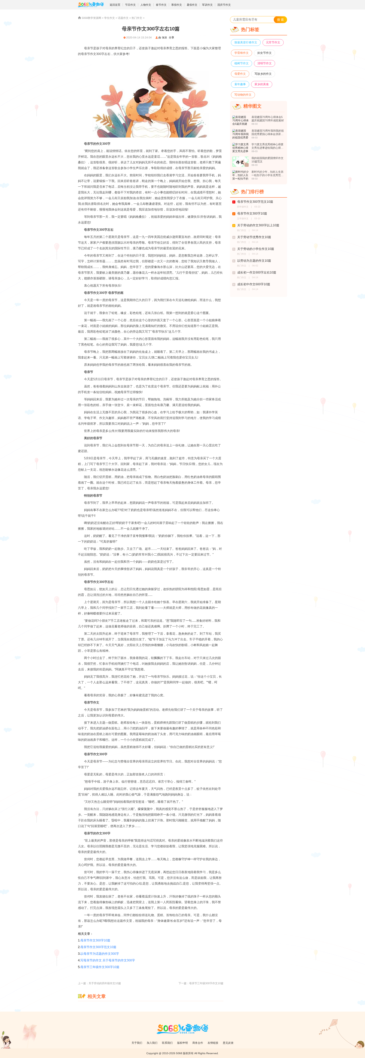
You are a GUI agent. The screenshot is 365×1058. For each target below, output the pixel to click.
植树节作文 (241, 63)
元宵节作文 (273, 42)
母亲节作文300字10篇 (95, 940)
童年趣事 (240, 84)
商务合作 (197, 1042)
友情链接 (213, 1042)
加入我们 (152, 1042)
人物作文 (145, 4)
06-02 (255, 265)
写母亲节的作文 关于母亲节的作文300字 (107, 960)
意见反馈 (228, 1042)
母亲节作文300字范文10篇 (98, 947)
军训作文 (207, 4)
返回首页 (115, 4)
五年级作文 (242, 218)
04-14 (255, 230)
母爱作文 (240, 73)
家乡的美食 (262, 84)
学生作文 (109, 17)
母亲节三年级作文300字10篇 (99, 967)
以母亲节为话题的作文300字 (99, 953)
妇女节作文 (264, 52)
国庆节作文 (224, 4)
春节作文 (161, 4)
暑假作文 (192, 4)
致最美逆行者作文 (245, 42)
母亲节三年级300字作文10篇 (206, 983)
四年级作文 (242, 206)
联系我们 (167, 1042)
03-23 (257, 206)
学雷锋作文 (241, 52)
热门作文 (137, 17)
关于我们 (137, 1042)
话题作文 (123, 17)
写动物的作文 (243, 94)
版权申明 (182, 1042)
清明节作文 (264, 63)
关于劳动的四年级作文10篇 (105, 983)
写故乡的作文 (263, 73)
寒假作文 (176, 4)
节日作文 (130, 4)
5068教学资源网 (91, 17)
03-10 (257, 218)
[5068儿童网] (92, 5)
